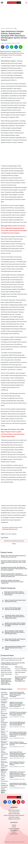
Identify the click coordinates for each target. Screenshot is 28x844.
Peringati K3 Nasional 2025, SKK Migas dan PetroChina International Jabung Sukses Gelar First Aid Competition (14, 569)
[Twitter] (7, 47)
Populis (14, 826)
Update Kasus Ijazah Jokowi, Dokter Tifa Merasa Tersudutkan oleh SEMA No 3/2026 (15, 624)
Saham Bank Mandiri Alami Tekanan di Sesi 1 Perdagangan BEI (15, 639)
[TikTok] (14, 802)
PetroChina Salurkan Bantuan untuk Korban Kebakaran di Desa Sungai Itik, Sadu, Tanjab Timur (13, 562)
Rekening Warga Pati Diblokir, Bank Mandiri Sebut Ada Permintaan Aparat (15, 648)
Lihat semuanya (21, 689)
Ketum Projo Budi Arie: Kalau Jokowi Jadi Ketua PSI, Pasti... (15, 600)
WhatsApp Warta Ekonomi (9, 529)
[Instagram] (23, 802)
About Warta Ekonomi (14, 810)
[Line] (20, 47)
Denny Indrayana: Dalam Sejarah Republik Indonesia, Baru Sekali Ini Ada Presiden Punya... (14, 632)
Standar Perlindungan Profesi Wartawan (14, 815)
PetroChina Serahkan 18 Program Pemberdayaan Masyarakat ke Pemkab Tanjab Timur (12, 582)
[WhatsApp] (11, 47)
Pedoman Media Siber (14, 813)
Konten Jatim (14, 833)
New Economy (9, 28)
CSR (15, 28)
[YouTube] (18, 802)
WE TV (14, 832)
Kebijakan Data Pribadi (14, 818)
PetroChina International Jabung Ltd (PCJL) (14, 541)
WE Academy (14, 830)
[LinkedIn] (16, 47)
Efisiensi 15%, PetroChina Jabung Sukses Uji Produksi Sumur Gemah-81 (13, 556)
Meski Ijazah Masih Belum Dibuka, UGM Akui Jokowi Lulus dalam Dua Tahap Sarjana (14, 593)
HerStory (14, 825)
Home (2, 28)
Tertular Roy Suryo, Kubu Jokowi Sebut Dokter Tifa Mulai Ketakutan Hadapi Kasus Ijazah (15, 617)
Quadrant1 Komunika (14, 828)
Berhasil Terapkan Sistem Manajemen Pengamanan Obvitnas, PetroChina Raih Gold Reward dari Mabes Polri (14, 575)
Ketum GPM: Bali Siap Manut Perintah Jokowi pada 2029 (13, 608)
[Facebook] (2, 47)
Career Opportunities (14, 811)
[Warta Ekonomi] (14, 2)
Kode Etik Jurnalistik (14, 817)
